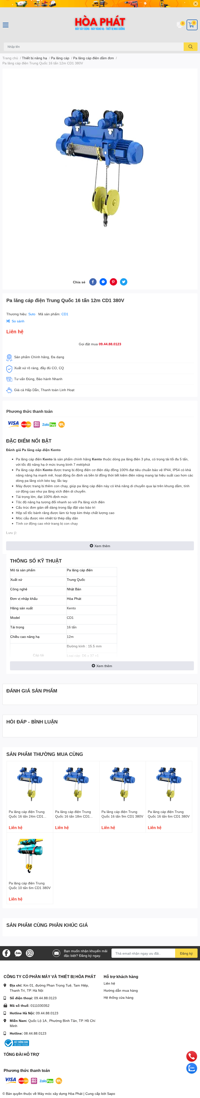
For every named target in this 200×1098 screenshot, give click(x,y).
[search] (191, 46)
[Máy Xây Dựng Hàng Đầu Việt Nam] (100, 25)
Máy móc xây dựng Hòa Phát (60, 1093)
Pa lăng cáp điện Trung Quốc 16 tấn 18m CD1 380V (73, 816)
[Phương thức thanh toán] (36, 424)
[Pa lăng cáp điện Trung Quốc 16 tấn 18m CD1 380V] (76, 784)
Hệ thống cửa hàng (118, 997)
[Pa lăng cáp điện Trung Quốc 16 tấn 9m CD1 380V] (122, 784)
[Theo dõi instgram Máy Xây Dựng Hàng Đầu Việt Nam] (30, 953)
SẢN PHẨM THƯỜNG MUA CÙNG (44, 754)
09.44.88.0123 (110, 344)
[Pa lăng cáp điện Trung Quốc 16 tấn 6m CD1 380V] (169, 784)
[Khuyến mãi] (100, 3)
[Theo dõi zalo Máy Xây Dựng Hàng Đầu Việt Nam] (18, 953)
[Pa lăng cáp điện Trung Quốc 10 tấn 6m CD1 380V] (30, 856)
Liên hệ (109, 983)
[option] (100, 167)
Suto (32, 314)
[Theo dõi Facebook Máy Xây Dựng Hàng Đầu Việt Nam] (6, 953)
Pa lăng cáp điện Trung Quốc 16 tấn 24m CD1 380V (27, 816)
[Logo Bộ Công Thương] (16, 1043)
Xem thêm (102, 546)
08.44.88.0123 (35, 1033)
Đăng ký (186, 953)
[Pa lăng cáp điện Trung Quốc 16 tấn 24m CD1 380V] (30, 784)
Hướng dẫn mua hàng (121, 990)
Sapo (111, 1093)
